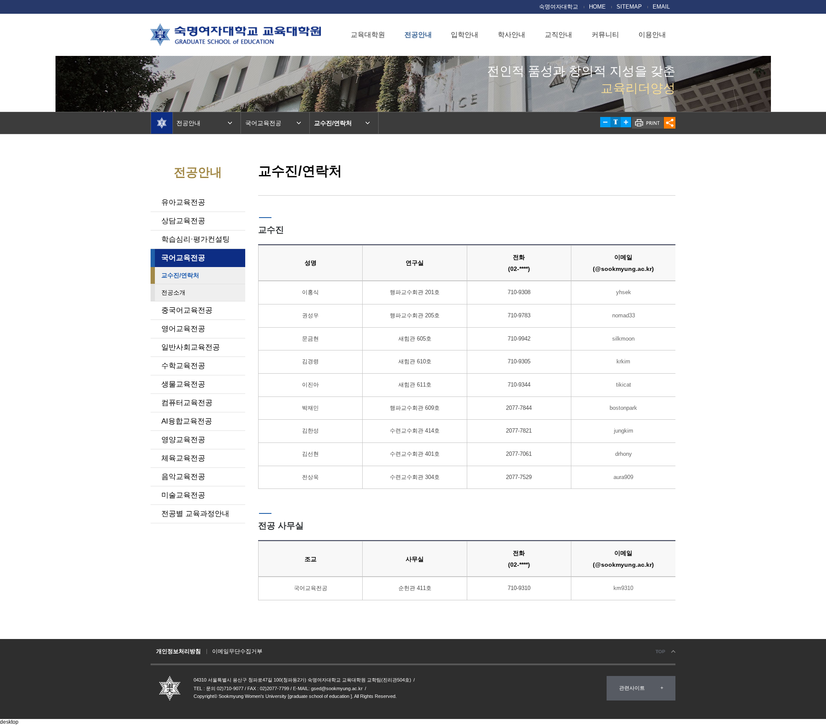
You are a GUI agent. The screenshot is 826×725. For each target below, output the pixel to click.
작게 (605, 122)
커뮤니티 (605, 34)
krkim (623, 361)
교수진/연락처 (180, 275)
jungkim (623, 430)
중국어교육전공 (187, 310)
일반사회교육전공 (190, 347)
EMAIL (661, 7)
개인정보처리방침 (178, 651)
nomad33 (623, 315)
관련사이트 (632, 688)
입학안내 (464, 34)
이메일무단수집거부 (237, 651)
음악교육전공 (183, 477)
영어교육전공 (183, 329)
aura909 (623, 477)
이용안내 (652, 34)
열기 (669, 123)
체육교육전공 (183, 458)
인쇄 (647, 123)
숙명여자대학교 (558, 7)
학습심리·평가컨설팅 (195, 239)
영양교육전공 (183, 440)
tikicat (623, 384)
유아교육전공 (183, 202)
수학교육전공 (183, 366)
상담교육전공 (183, 221)
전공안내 (418, 34)
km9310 (623, 588)
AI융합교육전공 (186, 421)
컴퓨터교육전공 (187, 403)
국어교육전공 (183, 258)
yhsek (623, 292)
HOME (597, 7)
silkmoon (623, 338)
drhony (623, 454)
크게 (626, 122)
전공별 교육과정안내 (195, 514)
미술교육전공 (183, 495)
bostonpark (623, 408)
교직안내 (558, 34)
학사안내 (511, 34)
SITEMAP (629, 7)
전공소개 (173, 292)
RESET (615, 122)
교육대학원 (368, 34)
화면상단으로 (664, 652)
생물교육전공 (183, 384)
